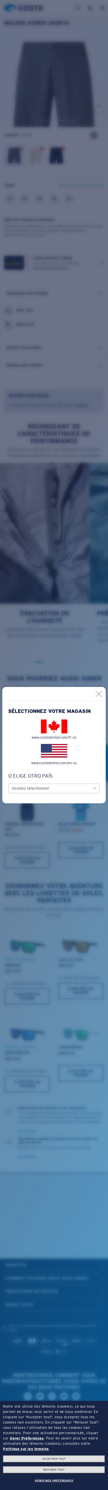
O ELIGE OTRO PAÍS (30, 776)
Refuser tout (54, 1469)
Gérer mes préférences (54, 1480)
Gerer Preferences (27, 1438)
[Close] (99, 694)
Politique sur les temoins (26, 1449)
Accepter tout (54, 1458)
